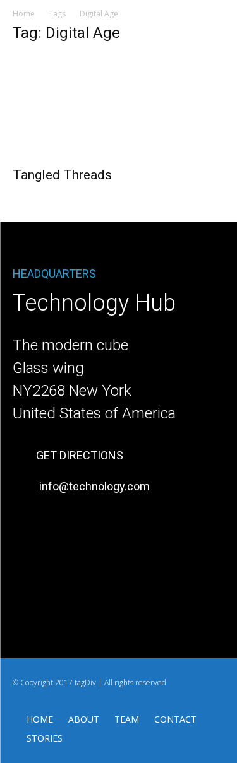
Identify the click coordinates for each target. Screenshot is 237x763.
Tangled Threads (62, 174)
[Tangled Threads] (118, 107)
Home (24, 13)
